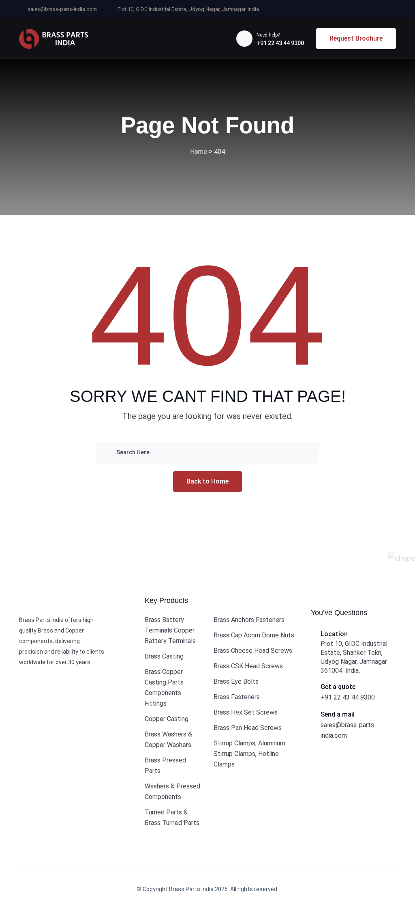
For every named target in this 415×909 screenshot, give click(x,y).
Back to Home (207, 481)
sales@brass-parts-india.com (62, 9)
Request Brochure (356, 38)
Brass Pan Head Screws (248, 728)
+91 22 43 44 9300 (280, 43)
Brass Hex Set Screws (246, 712)
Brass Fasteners (237, 697)
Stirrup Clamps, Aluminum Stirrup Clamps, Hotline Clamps (249, 753)
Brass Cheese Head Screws (253, 650)
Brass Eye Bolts (236, 681)
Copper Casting (166, 719)
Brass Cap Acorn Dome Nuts (254, 635)
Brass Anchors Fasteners (249, 620)
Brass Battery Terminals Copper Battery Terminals (170, 630)
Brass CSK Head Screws (248, 666)
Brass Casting (164, 656)
